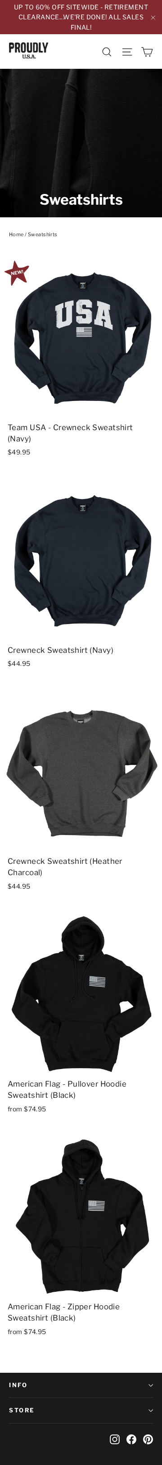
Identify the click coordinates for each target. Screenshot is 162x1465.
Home (16, 234)
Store (22, 1410)
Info (18, 1385)
